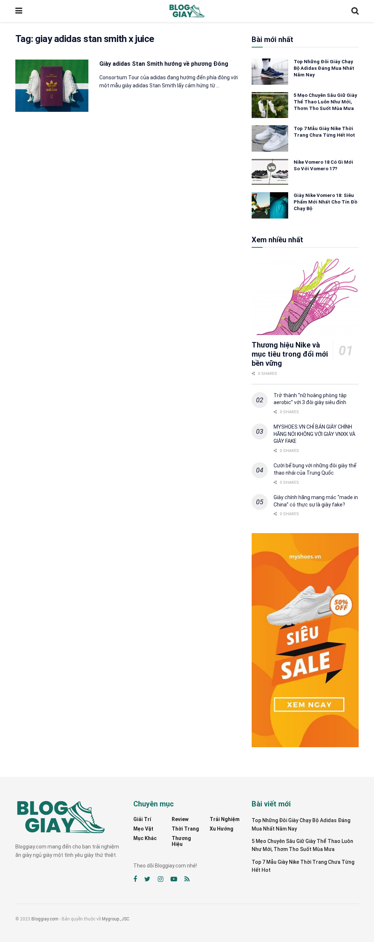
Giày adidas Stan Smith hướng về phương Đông (163, 63)
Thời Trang (185, 829)
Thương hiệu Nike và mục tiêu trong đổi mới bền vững (290, 354)
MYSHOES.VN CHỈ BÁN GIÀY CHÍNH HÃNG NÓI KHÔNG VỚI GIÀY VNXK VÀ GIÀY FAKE (314, 434)
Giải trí (142, 819)
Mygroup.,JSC (115, 919)
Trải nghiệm (225, 819)
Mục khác (145, 838)
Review (180, 819)
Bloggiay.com (44, 919)
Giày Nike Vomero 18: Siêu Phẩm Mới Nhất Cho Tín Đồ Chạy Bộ (325, 202)
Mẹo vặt (143, 829)
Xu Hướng (221, 829)
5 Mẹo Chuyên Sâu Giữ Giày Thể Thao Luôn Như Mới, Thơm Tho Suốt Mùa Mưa (325, 101)
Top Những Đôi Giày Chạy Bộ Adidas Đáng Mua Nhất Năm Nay (324, 68)
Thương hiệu (181, 841)
